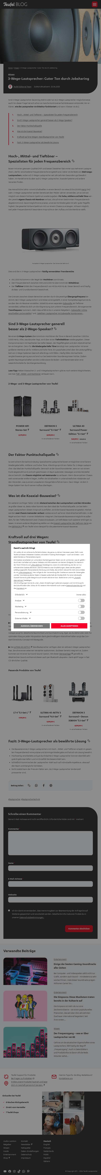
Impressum (20, 588)
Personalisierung (21, 612)
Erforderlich (19, 594)
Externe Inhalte (21, 618)
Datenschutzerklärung (74, 585)
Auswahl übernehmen (32, 626)
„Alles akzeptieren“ (25, 572)
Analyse (18, 600)
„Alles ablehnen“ (37, 565)
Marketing (19, 606)
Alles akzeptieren (69, 626)
